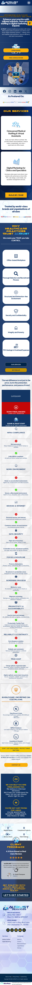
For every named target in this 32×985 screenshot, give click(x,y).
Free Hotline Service (13, 912)
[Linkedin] (16, 930)
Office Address (11, 920)
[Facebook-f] (8, 930)
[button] (29, 2)
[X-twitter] (24, 930)
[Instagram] (12, 930)
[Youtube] (20, 930)
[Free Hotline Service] (4, 915)
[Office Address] (4, 923)
